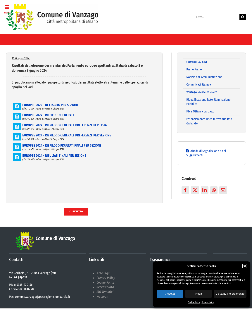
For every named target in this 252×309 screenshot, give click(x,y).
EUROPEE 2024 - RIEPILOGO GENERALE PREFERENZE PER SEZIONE (66, 135)
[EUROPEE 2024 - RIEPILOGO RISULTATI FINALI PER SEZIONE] (17, 145)
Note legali (103, 273)
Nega (198, 293)
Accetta (170, 293)
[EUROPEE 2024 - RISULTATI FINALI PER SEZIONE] (17, 156)
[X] (195, 190)
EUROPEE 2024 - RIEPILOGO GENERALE (48, 115)
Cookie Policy (194, 302)
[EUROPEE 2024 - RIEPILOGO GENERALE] (17, 115)
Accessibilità (105, 287)
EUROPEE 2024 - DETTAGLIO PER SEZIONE (50, 105)
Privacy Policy (208, 302)
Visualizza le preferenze (230, 293)
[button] (244, 266)
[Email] (223, 190)
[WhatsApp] (213, 190)
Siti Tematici (104, 292)
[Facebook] (185, 190)
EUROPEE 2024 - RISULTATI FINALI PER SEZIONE (54, 156)
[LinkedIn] (204, 190)
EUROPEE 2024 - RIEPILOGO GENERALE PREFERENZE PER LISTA (64, 125)
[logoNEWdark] (52, 6)
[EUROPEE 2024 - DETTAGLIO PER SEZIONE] (17, 105)
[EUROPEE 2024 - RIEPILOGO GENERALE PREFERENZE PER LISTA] (17, 125)
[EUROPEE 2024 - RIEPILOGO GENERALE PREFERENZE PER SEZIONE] (17, 135)
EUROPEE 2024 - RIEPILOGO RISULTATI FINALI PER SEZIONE (61, 145)
